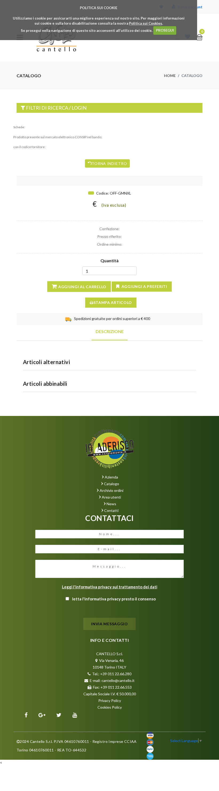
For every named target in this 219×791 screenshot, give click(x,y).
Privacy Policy (109, 700)
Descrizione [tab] (110, 331)
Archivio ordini (111, 490)
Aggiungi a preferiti (144, 286)
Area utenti (111, 497)
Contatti (111, 510)
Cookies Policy (109, 707)
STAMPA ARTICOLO (112, 302)
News (111, 503)
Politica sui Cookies (145, 23)
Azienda (111, 477)
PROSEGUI (165, 30)
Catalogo (111, 483)
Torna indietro (109, 163)
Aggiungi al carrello (82, 286)
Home (170, 75)
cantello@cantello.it (118, 680)
